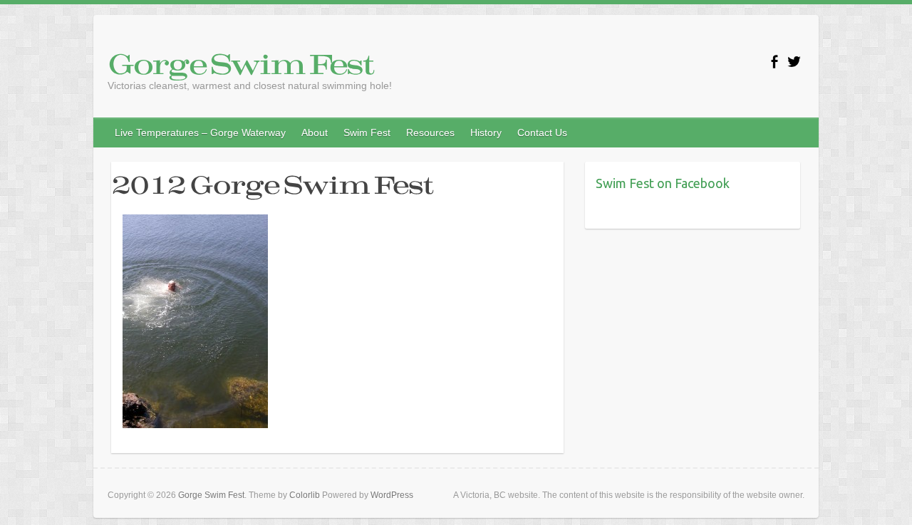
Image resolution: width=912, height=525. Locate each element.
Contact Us (542, 132)
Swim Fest (366, 132)
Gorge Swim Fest (240, 63)
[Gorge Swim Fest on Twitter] (794, 62)
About (314, 132)
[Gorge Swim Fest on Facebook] (774, 62)
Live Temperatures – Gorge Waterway (200, 132)
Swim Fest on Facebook (663, 183)
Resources (430, 132)
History (486, 132)
